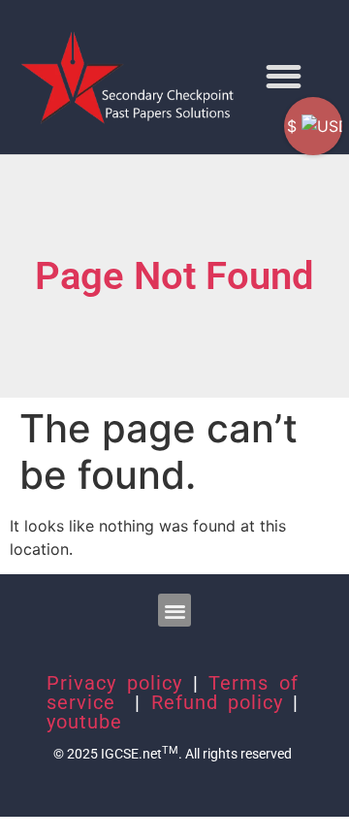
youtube (84, 721)
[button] (283, 76)
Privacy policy (114, 683)
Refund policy (217, 702)
